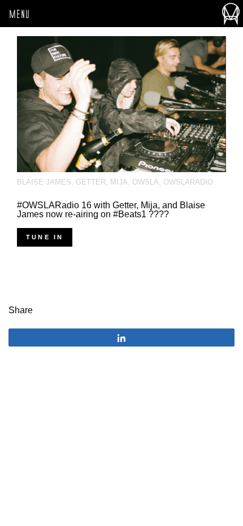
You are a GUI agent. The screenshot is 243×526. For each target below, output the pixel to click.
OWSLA (145, 182)
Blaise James (44, 182)
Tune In (44, 237)
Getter (91, 182)
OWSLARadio (188, 182)
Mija (119, 182)
